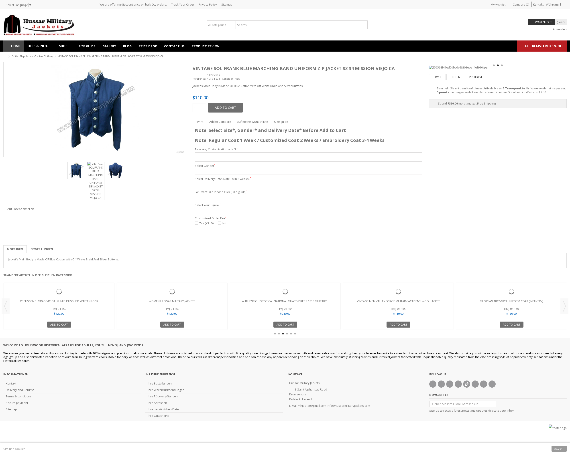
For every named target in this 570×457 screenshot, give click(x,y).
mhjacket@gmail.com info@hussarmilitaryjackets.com (334, 406)
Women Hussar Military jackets (172, 301)
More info (15, 249)
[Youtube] (458, 384)
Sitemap (226, 4)
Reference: (199, 78)
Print (199, 122)
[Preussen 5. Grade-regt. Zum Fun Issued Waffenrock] (59, 291)
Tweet (438, 77)
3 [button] (502, 65)
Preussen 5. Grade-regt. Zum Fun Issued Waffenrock (59, 301)
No (224, 223)
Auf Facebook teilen (20, 209)
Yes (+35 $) (206, 223)
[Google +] (449, 384)
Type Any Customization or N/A (216, 149)
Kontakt (538, 4)
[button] (65, 46)
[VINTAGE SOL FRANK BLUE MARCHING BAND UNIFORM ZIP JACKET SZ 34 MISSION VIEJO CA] (96, 109)
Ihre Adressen (157, 403)
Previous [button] (6, 109)
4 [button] (287, 333)
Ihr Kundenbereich (160, 374)
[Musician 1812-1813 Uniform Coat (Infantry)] (511, 291)
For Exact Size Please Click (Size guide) (221, 192)
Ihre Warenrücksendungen (166, 390)
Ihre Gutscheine (158, 416)
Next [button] (186, 109)
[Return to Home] (4, 56)
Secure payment (17, 403)
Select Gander (205, 166)
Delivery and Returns (20, 390)
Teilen (455, 77)
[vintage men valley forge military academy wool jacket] (398, 291)
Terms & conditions (19, 396)
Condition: (228, 78)
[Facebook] (432, 384)
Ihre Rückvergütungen (163, 396)
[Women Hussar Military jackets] (172, 291)
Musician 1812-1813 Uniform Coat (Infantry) (511, 301)
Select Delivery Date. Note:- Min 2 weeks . (223, 179)
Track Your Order (182, 4)
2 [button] (498, 65)
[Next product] (565, 55)
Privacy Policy (208, 4)
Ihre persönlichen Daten (164, 409)
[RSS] (492, 384)
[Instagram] (483, 384)
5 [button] (291, 333)
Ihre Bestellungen (160, 383)
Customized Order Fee (210, 218)
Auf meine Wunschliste (252, 122)
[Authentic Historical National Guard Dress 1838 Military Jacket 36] (285, 291)
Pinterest (475, 77)
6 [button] (295, 333)
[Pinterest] (475, 384)
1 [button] (494, 65)
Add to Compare (220, 122)
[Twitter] (441, 384)
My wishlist (497, 4)
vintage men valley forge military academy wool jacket (398, 301)
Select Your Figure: (208, 205)
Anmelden (559, 29)
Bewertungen (42, 249)
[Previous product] (560, 55)
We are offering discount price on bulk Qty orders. (133, 4)
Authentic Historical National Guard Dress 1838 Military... (285, 301)
